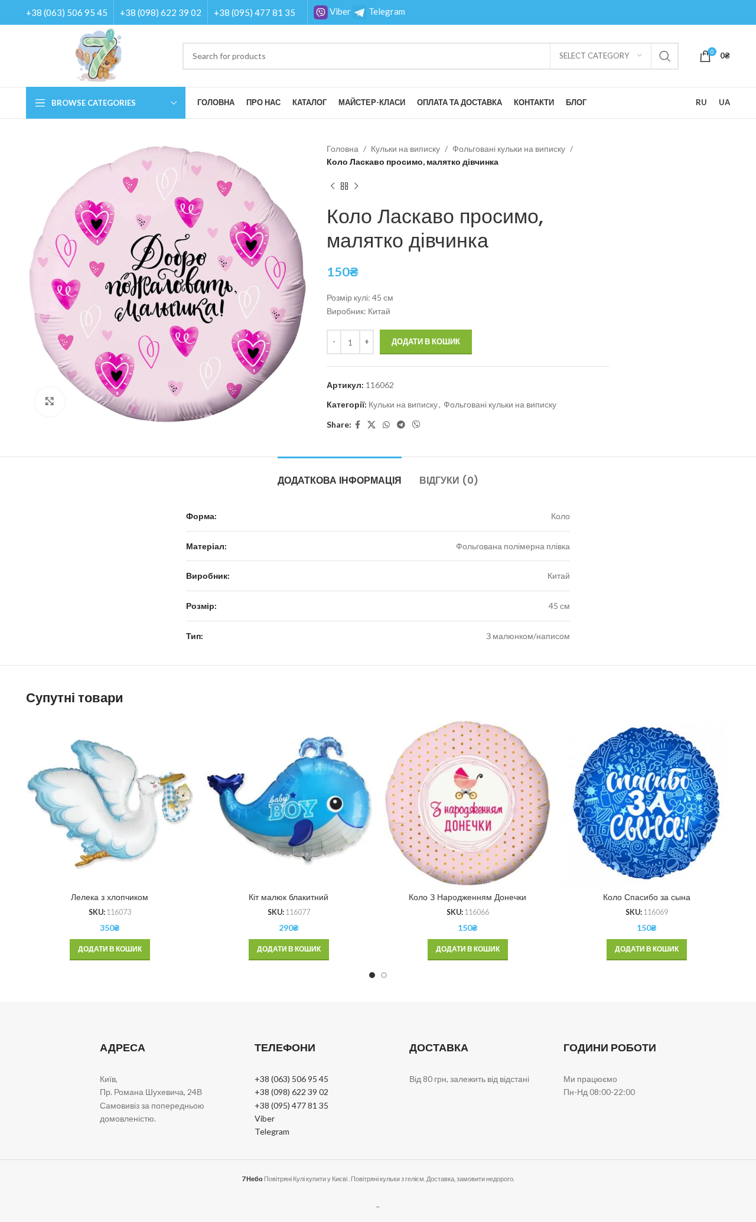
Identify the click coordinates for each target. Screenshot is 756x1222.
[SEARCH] (665, 56)
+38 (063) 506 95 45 (66, 12)
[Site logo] (98, 55)
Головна (343, 149)
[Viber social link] (416, 425)
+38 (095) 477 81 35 (254, 12)
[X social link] (371, 425)
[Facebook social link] (357, 425)
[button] (110, 949)
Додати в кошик (426, 341)
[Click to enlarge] (49, 401)
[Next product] (356, 187)
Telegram (386, 11)
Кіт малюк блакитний (288, 897)
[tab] (340, 475)
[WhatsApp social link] (386, 425)
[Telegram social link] (401, 425)
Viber (339, 11)
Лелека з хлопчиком (109, 897)
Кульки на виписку (405, 149)
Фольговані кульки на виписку (508, 149)
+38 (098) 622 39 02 (160, 12)
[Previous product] (332, 187)
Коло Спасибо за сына (646, 897)
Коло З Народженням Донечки (467, 897)
